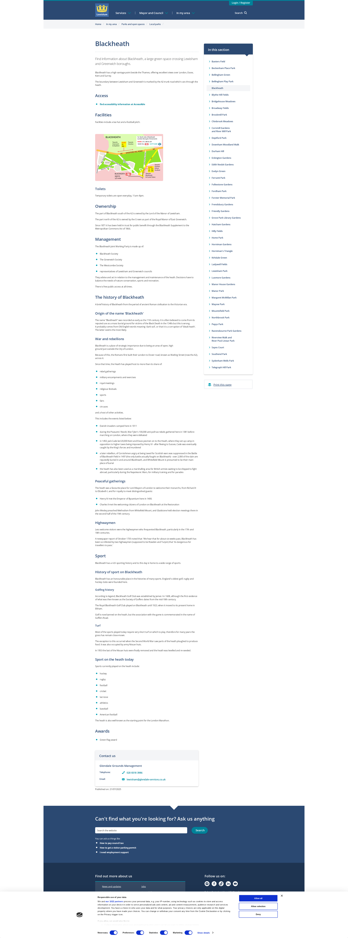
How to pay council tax (112, 843)
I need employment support (114, 852)
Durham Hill (218, 151)
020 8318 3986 (134, 772)
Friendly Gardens (220, 211)
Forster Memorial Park (223, 197)
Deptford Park (219, 137)
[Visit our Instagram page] (207, 883)
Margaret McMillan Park (224, 297)
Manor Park (218, 290)
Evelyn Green (218, 171)
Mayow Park (218, 304)
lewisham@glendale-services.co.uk (146, 779)
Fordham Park (219, 191)
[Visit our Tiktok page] (221, 883)
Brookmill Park (219, 114)
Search (239, 13)
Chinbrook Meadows (222, 121)
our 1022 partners (114, 901)
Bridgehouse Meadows (223, 101)
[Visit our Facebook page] (214, 883)
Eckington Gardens (221, 157)
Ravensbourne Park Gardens (226, 330)
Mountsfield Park (220, 310)
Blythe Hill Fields (220, 94)
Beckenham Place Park (223, 68)
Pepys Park (217, 324)
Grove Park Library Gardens (226, 217)
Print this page (222, 384)
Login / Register (241, 2)
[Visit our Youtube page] (235, 883)
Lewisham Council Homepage (102, 10)
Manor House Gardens (223, 284)
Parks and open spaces (133, 24)
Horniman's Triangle (222, 251)
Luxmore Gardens (221, 277)
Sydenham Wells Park (223, 360)
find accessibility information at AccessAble (122, 104)
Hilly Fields (217, 231)
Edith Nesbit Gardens (223, 164)
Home (98, 24)
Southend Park (219, 354)
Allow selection (258, 906)
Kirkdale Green (219, 257)
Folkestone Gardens (222, 184)
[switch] (140, 932)
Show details (203, 932)
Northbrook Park (220, 317)
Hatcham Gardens (221, 224)
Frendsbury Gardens (222, 204)
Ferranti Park (218, 177)
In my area (111, 24)
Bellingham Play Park (222, 81)
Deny (258, 914)
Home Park (217, 237)
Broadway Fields (220, 108)
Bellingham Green (221, 74)
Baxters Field (218, 61)
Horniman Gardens (222, 244)
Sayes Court (218, 347)
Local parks (155, 24)
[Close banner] (282, 896)
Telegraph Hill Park (221, 367)
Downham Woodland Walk (225, 144)
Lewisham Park (219, 270)
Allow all (258, 898)
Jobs (144, 886)
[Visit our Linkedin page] (228, 883)
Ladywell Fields (219, 264)
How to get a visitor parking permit (118, 847)
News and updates (111, 886)
